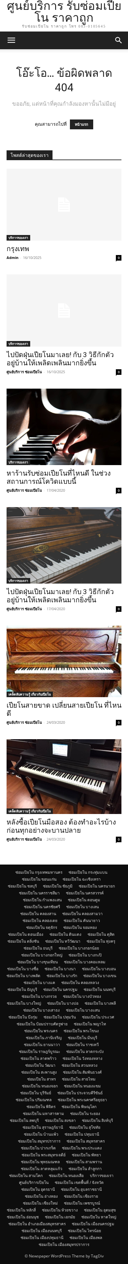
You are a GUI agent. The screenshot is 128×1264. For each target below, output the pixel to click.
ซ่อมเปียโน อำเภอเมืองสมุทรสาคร (37, 1224)
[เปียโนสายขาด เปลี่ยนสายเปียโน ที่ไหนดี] (64, 661)
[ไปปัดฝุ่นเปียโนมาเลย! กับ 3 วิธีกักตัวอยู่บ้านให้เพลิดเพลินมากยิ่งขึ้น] (64, 310)
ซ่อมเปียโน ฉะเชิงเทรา (82, 879)
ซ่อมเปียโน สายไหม (79, 1079)
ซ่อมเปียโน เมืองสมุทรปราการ (64, 1244)
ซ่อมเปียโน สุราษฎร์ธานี (43, 1127)
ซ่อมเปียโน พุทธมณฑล (40, 1162)
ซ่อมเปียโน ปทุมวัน (60, 1017)
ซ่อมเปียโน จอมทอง (80, 927)
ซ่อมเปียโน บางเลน (82, 907)
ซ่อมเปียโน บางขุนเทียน (37, 962)
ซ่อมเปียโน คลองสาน (38, 913)
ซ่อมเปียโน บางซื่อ (22, 969)
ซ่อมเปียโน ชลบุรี (22, 886)
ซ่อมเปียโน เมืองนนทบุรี (42, 1230)
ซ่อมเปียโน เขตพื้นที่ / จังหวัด (79, 1182)
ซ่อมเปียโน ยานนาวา (42, 1044)
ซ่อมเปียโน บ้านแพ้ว (41, 1134)
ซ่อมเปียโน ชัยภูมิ (58, 886)
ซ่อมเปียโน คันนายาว (82, 920)
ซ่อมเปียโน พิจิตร (41, 1106)
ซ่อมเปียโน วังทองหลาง (82, 1058)
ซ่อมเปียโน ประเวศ (98, 1017)
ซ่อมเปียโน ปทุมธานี (82, 1134)
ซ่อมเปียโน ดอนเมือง (25, 934)
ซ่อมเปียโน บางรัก (62, 975)
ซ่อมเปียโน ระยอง (85, 1113)
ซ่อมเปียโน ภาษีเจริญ (44, 1037)
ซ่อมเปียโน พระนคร (40, 1031)
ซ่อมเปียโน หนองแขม (82, 1086)
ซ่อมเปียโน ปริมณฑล (34, 1100)
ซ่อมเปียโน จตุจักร (41, 927)
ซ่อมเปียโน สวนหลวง (79, 1065)
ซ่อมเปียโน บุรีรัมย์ (35, 1093)
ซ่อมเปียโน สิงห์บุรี (97, 1120)
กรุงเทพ (18, 249)
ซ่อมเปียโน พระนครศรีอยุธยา (82, 1100)
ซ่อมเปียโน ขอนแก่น (39, 879)
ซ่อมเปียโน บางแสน (83, 1010)
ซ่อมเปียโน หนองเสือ (66, 1175)
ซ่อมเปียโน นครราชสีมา (39, 893)
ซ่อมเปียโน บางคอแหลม (84, 962)
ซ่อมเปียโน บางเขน (99, 975)
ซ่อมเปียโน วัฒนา (40, 1065)
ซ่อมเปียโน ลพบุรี (24, 1120)
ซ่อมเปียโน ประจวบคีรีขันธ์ (80, 1093)
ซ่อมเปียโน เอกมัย (60, 1217)
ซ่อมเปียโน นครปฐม (60, 989)
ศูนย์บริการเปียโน (34, 1182)
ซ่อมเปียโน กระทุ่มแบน (88, 872)
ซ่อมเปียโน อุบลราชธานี (81, 1189)
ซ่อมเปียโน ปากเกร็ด (38, 1148)
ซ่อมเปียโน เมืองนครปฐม (93, 1224)
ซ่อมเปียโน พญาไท (90, 1024)
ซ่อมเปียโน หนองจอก (40, 1086)
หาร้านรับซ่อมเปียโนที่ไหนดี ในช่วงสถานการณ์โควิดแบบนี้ (59, 477)
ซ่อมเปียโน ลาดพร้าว (38, 1058)
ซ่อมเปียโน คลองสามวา (82, 913)
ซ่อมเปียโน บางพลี (100, 1003)
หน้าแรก (81, 124)
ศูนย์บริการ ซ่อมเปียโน (24, 371)
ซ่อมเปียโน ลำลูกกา (85, 1168)
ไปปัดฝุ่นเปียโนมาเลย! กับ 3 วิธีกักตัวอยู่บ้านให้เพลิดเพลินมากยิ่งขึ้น (60, 359)
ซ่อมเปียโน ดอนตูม (84, 900)
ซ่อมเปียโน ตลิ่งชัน (23, 941)
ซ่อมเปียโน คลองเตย (40, 920)
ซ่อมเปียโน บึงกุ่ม (23, 1017)
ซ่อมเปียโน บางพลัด (23, 975)
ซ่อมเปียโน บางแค (39, 982)
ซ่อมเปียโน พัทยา (86, 1155)
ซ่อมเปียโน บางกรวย (39, 996)
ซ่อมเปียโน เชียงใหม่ (40, 1203)
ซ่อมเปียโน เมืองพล (86, 1237)
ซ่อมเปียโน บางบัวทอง (82, 996)
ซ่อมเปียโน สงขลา (60, 1120)
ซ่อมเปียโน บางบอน (99, 969)
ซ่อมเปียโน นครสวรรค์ (85, 893)
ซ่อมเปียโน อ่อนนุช (23, 1217)
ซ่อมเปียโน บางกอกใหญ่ (41, 955)
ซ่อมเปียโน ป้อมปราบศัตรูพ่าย (42, 1024)
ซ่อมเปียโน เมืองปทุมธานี (42, 1237)
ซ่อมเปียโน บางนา (60, 969)
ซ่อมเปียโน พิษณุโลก (79, 1106)
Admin (12, 257)
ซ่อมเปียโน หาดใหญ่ (98, 1217)
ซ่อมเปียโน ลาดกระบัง (85, 1051)
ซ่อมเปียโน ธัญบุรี (22, 989)
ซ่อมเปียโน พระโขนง (81, 1031)
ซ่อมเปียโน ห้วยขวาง (60, 1210)
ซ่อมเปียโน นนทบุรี (100, 989)
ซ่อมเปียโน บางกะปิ (85, 955)
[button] (11, 40)
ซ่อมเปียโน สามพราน (84, 1162)
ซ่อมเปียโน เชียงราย (81, 1196)
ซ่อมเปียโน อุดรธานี (38, 1189)
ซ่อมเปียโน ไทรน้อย (84, 1230)
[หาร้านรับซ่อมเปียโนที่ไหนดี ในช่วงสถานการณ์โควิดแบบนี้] (64, 427)
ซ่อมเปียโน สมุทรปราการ (39, 1141)
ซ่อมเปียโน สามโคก (26, 1175)
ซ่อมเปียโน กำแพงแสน (42, 900)
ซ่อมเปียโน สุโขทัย (84, 1127)
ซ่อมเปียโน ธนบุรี (38, 948)
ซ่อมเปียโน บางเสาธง (41, 1010)
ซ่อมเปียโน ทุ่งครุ (101, 941)
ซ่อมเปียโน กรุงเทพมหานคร (38, 872)
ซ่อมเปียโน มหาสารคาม (43, 1113)
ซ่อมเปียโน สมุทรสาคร (86, 1141)
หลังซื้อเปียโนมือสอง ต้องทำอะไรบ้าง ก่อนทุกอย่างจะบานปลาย (61, 826)
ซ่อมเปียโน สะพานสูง (39, 1072)
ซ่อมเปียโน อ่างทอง (41, 1196)
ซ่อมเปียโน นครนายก (97, 886)
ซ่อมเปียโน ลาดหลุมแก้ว (41, 1168)
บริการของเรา (18, 237)
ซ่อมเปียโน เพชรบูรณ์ (82, 1203)
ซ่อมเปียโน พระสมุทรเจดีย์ (44, 1155)
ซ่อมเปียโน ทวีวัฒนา (62, 941)
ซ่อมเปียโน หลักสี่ (21, 1210)
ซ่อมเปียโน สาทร (41, 1079)
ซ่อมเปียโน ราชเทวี (82, 1044)
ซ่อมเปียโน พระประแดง (82, 1148)
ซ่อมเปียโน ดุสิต (101, 934)
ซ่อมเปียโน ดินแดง (65, 934)
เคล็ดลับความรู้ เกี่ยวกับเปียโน (30, 694)
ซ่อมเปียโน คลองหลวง (80, 982)
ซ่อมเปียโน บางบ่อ (62, 1003)
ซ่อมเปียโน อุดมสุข (100, 1210)
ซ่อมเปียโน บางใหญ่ (24, 1003)
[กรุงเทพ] (64, 205)
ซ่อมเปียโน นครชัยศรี (42, 907)
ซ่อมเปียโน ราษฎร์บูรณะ (39, 1051)
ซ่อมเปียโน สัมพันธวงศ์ (82, 1072)
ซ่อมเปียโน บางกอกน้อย (79, 948)
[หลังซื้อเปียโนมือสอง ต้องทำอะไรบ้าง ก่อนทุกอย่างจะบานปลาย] (64, 776)
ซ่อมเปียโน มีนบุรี (82, 1037)
